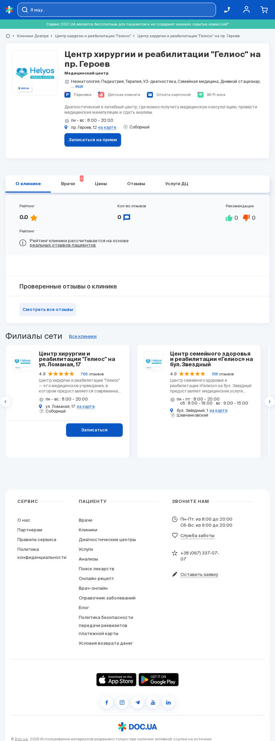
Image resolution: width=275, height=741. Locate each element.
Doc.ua (21, 739)
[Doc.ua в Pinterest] (168, 702)
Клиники (88, 529)
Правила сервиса (36, 539)
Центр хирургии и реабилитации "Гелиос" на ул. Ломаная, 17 (77, 360)
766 (84, 374)
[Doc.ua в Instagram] (122, 702)
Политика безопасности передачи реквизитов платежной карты (106, 625)
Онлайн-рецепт (96, 578)
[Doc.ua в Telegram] (137, 702)
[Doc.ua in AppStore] (116, 679)
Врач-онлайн (93, 588)
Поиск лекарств (96, 568)
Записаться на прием (93, 140)
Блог (84, 607)
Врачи (85, 520)
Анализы (88, 559)
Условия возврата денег (106, 643)
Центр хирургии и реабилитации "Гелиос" (90, 36)
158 (215, 374)
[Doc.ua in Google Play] (159, 679)
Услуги (86, 549)
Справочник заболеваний (107, 597)
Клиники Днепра (30, 36)
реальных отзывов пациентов (63, 245)
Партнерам (29, 529)
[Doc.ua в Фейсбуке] (107, 702)
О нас (23, 520)
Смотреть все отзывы (47, 310)
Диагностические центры (107, 539)
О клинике (28, 184)
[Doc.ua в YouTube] (153, 702)
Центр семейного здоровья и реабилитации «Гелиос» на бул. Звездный (211, 360)
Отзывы (136, 184)
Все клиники (83, 336)
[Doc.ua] (9, 10)
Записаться (94, 430)
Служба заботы (197, 535)
